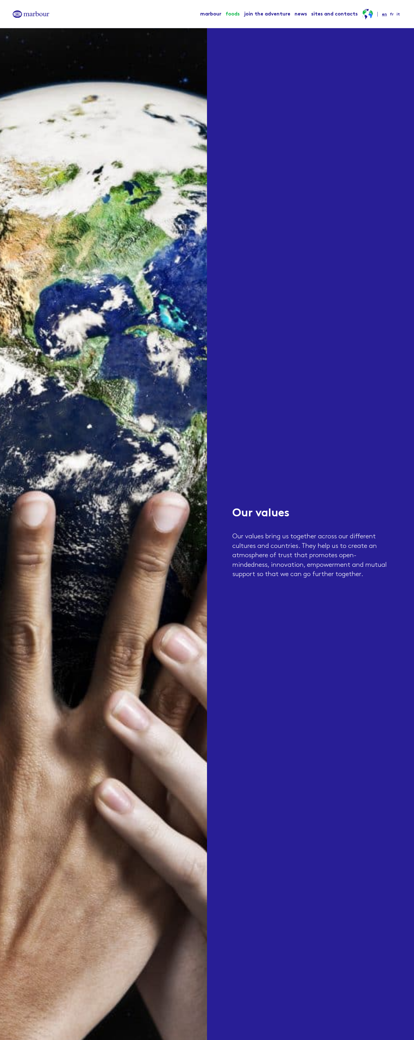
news (301, 14)
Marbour (210, 14)
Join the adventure (267, 14)
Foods (233, 14)
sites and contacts (334, 14)
